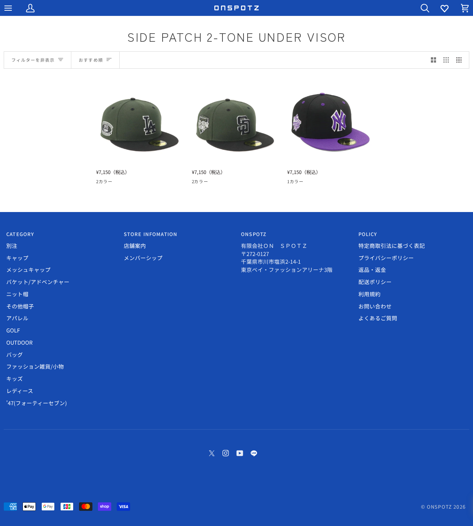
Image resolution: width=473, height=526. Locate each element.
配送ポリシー (375, 282)
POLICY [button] (367, 234)
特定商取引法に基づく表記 (391, 245)
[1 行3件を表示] (446, 60)
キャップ (17, 258)
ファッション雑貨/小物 (35, 366)
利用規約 (369, 294)
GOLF (13, 330)
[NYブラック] (292, 183)
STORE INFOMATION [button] (151, 234)
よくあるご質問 (377, 318)
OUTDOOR (19, 342)
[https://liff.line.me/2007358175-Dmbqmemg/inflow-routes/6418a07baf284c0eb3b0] (254, 453)
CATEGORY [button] (20, 234)
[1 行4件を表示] (461, 60)
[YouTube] (239, 453)
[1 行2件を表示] (433, 60)
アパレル (17, 318)
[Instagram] (225, 453)
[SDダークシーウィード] (101, 183)
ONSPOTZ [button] (253, 234)
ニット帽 (17, 294)
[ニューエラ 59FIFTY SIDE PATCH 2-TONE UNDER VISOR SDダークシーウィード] (235, 121)
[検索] (418, 8)
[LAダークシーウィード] (114, 183)
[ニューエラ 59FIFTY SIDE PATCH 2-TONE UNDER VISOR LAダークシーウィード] (139, 121)
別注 (11, 245)
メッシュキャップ (28, 269)
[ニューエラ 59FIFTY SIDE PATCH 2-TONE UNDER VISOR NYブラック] (330, 121)
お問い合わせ (375, 306)
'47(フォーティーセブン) (36, 403)
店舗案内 (135, 245)
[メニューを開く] (15, 8)
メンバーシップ (143, 258)
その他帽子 (20, 306)
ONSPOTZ (439, 506)
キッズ (14, 378)
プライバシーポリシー (386, 258)
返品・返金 (372, 269)
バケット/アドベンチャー (37, 282)
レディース (19, 390)
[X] (211, 453)
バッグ (14, 354)
